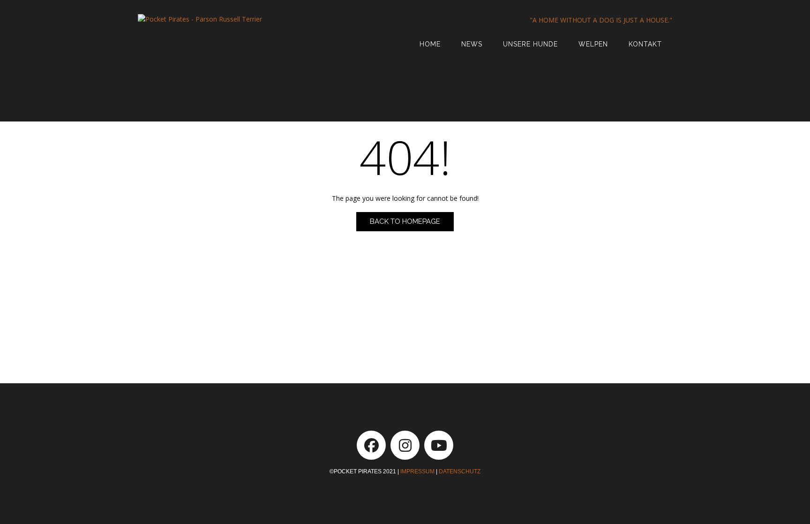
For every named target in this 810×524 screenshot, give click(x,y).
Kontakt (645, 44)
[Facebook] (371, 445)
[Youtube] (438, 445)
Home (430, 44)
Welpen (593, 44)
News (471, 44)
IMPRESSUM (417, 471)
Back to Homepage (405, 221)
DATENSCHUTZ (459, 471)
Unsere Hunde (530, 44)
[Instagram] (405, 445)
